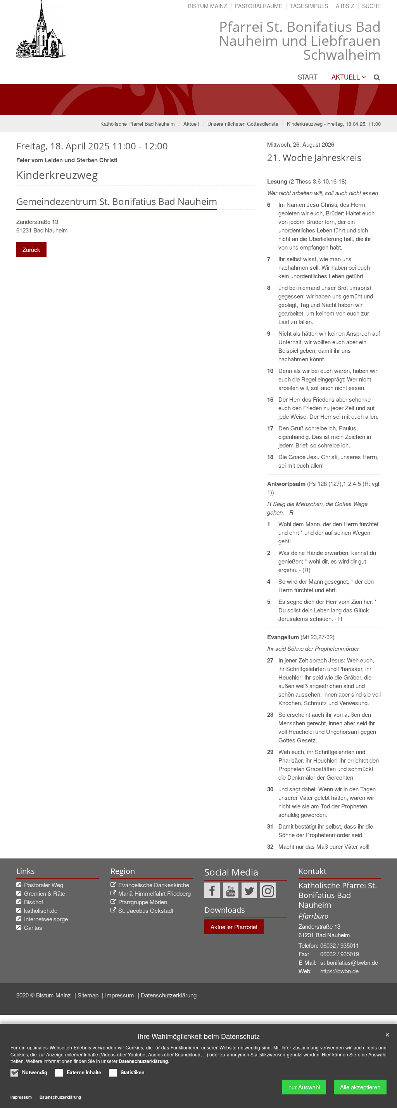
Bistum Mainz (207, 6)
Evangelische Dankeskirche (153, 885)
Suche (371, 6)
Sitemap (89, 995)
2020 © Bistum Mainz (44, 995)
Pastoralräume (258, 6)
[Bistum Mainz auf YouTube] (230, 890)
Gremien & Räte (44, 893)
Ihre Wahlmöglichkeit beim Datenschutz (199, 1036)
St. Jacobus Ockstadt (145, 910)
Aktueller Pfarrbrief (234, 926)
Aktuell (345, 76)
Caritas (33, 927)
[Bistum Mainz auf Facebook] (212, 890)
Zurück (31, 249)
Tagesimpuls (309, 6)
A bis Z (345, 6)
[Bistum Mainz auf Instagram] (268, 890)
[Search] (374, 76)
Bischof (33, 902)
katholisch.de (40, 910)
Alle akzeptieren (360, 1087)
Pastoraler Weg (43, 885)
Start (308, 76)
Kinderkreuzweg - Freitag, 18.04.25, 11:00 (334, 123)
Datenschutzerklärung (169, 995)
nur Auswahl (304, 1087)
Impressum (120, 995)
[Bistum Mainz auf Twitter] (249, 890)
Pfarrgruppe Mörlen (142, 902)
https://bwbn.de (339, 971)
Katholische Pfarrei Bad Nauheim (137, 123)
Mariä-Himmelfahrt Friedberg (154, 893)
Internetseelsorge (46, 919)
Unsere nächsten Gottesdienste (242, 123)
